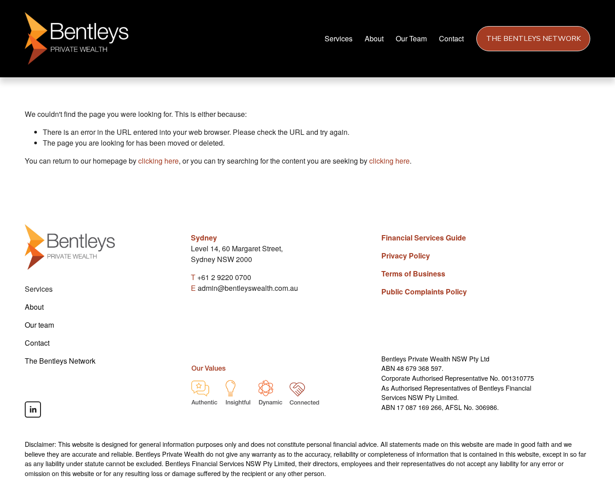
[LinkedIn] (33, 409)
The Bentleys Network (533, 39)
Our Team (411, 38)
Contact (451, 38)
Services (339, 38)
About (374, 38)
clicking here (158, 161)
